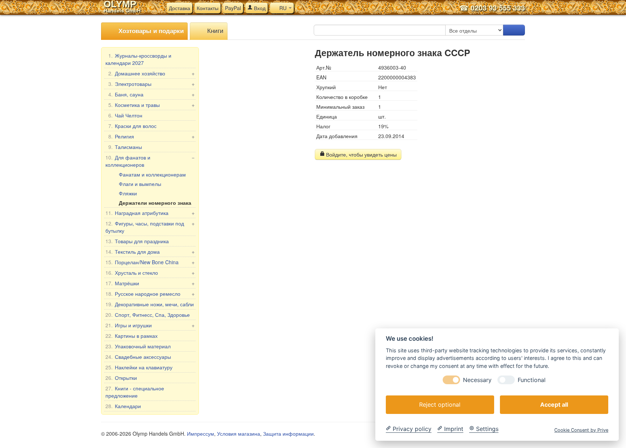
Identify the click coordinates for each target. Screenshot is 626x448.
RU (283, 8)
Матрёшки (150, 283)
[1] (514, 30)
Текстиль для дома (150, 251)
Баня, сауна (151, 94)
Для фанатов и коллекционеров (150, 161)
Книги (214, 30)
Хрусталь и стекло (150, 272)
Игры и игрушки (150, 325)
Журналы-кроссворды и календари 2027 (138, 59)
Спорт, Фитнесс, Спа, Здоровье (147, 314)
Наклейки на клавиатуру (138, 367)
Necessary (477, 379)
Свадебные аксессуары (138, 356)
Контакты (207, 8)
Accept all (554, 404)
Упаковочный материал (138, 346)
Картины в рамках (131, 335)
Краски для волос (132, 125)
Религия (151, 136)
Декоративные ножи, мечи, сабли (149, 304)
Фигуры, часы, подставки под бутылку (150, 227)
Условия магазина (238, 433)
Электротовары (151, 83)
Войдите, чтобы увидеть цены (361, 154)
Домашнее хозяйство (151, 73)
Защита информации (288, 433)
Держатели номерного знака (155, 202)
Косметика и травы (151, 104)
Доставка (179, 8)
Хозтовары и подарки (150, 30)
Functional (532, 379)
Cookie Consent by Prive (581, 429)
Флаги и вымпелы (140, 183)
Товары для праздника (137, 241)
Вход (259, 8)
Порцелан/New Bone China (150, 262)
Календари (123, 406)
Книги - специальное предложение (134, 392)
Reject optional (439, 404)
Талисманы (125, 146)
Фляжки (128, 193)
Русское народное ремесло (150, 293)
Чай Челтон (125, 115)
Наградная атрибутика (150, 212)
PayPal (233, 8)
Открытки (121, 377)
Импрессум (200, 433)
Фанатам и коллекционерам (152, 174)
